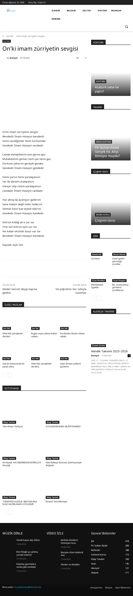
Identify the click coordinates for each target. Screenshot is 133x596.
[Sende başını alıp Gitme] (8, 543)
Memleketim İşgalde (97, 286)
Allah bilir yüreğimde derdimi (12, 335)
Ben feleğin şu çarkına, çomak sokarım (27, 553)
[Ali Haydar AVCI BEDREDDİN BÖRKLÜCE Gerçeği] (22, 445)
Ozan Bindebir (98, 280)
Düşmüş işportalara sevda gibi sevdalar (26, 565)
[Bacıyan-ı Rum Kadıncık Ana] (53, 555)
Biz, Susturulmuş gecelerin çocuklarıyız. (120, 287)
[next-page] (10, 375)
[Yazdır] (51, 268)
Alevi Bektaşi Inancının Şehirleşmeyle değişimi (64, 464)
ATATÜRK (98, 42)
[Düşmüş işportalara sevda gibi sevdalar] (8, 567)
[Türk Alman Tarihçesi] (22, 409)
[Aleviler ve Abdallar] (53, 567)
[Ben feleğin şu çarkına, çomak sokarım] (8, 555)
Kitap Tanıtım (9, 422)
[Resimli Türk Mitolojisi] (66, 484)
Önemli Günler (98, 345)
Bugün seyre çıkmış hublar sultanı (44, 335)
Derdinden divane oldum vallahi (72, 335)
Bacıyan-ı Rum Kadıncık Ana (72, 554)
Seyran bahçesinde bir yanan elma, (13, 365)
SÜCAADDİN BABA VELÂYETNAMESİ (63, 426)
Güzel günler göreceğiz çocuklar (118, 261)
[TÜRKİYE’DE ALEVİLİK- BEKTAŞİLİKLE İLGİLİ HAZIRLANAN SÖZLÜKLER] (22, 484)
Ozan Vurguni (119, 280)
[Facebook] (27, 268)
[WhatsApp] (43, 268)
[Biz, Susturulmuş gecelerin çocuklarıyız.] (121, 275)
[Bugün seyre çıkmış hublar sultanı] (44, 321)
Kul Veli (9, 36)
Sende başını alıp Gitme (28, 540)
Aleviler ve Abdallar (70, 564)
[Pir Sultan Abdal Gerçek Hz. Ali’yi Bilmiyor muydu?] (111, 137)
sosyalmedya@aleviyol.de (27, 587)
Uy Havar (95, 258)
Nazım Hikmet (119, 254)
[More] (59, 268)
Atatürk (100, 81)
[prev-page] (4, 375)
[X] (35, 268)
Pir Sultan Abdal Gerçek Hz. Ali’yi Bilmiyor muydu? (107, 151)
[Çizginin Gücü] (111, 201)
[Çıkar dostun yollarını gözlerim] (73, 351)
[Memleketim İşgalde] (100, 275)
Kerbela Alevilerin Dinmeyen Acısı (69, 541)
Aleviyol (14, 58)
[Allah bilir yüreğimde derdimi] (15, 321)
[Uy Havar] (100, 249)
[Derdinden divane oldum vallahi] (73, 321)
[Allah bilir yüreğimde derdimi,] (44, 351)
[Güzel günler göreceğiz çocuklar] (121, 249)
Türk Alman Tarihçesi (12, 426)
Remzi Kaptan (103, 141)
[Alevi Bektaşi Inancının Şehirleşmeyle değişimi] (66, 445)
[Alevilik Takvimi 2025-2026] (111, 332)
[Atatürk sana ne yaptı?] (111, 72)
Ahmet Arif (96, 254)
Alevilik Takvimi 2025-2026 (109, 351)
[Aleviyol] (4, 58)
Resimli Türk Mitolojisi (56, 501)
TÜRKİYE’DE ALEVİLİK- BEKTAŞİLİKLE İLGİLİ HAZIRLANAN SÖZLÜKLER (19, 503)
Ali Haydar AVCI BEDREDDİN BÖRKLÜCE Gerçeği (21, 464)
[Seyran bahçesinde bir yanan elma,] (15, 351)
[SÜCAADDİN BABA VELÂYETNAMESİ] (66, 409)
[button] (126, 27)
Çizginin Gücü (105, 220)
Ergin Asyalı (102, 214)
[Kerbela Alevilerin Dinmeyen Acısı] (53, 543)
